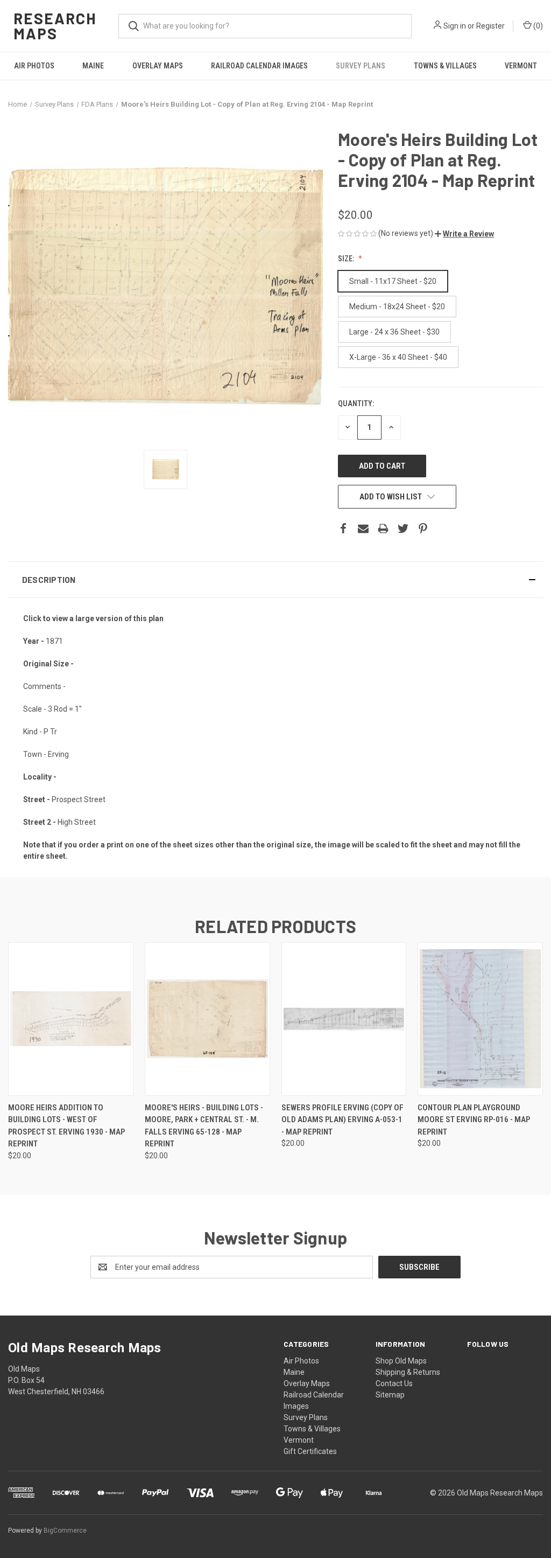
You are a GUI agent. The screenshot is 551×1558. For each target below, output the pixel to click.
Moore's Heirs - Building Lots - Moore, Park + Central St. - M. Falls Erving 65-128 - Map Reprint (204, 1126)
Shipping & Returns (408, 1372)
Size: (347, 258)
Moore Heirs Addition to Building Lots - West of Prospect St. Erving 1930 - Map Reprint (66, 1126)
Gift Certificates (310, 1451)
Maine (93, 65)
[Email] (363, 528)
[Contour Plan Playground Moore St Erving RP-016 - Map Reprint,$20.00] (480, 1019)
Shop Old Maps (401, 1361)
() (537, 26)
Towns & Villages (445, 65)
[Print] (383, 528)
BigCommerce (65, 1530)
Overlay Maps (157, 65)
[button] (464, 233)
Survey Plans (360, 65)
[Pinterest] (423, 528)
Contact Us (394, 1383)
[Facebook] (343, 528)
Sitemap (390, 1394)
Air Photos (34, 65)
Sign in (454, 26)
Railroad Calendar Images (259, 65)
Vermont (521, 65)
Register (490, 26)
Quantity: (356, 403)
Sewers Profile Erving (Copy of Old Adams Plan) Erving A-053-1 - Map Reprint (342, 1120)
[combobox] (265, 26)
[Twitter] (403, 528)
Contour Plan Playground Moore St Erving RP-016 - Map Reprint (474, 1120)
